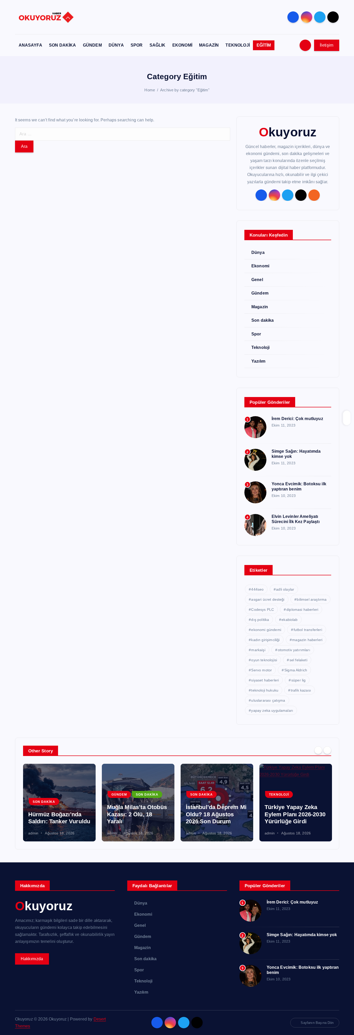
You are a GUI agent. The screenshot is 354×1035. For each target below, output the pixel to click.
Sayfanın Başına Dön (317, 1023)
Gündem (259, 293)
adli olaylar (285, 589)
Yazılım (258, 361)
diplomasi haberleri (302, 609)
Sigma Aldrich (295, 670)
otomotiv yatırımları (294, 650)
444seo (257, 589)
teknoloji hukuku (264, 690)
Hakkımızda (32, 959)
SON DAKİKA (62, 45)
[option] (59, 802)
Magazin (259, 307)
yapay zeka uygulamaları (272, 710)
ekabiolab (289, 620)
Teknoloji (260, 347)
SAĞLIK (158, 45)
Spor (256, 334)
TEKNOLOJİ (237, 45)
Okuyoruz (287, 132)
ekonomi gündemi (266, 630)
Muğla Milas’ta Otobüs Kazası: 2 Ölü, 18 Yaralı (58, 814)
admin (33, 833)
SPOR (137, 45)
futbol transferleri (308, 630)
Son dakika (262, 320)
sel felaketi (298, 660)
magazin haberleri (307, 640)
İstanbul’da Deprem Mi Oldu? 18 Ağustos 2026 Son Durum (137, 814)
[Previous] (318, 750)
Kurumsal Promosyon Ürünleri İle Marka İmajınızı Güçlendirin (294, 814)
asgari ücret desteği (267, 599)
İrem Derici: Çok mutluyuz (297, 418)
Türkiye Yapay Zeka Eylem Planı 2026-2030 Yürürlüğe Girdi (216, 814)
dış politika (260, 620)
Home (149, 90)
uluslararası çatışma (268, 700)
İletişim (326, 45)
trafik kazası (301, 690)
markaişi (258, 650)
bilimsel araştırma (312, 599)
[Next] (327, 750)
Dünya (258, 252)
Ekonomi (260, 266)
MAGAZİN (209, 45)
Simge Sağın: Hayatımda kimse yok (302, 935)
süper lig (298, 680)
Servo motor (261, 670)
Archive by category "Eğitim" (184, 90)
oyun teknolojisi (264, 660)
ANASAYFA (30, 45)
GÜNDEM (92, 45)
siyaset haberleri (265, 680)
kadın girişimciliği (265, 640)
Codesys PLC (262, 609)
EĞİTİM (264, 45)
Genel (257, 279)
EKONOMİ (182, 45)
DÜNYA (116, 45)
